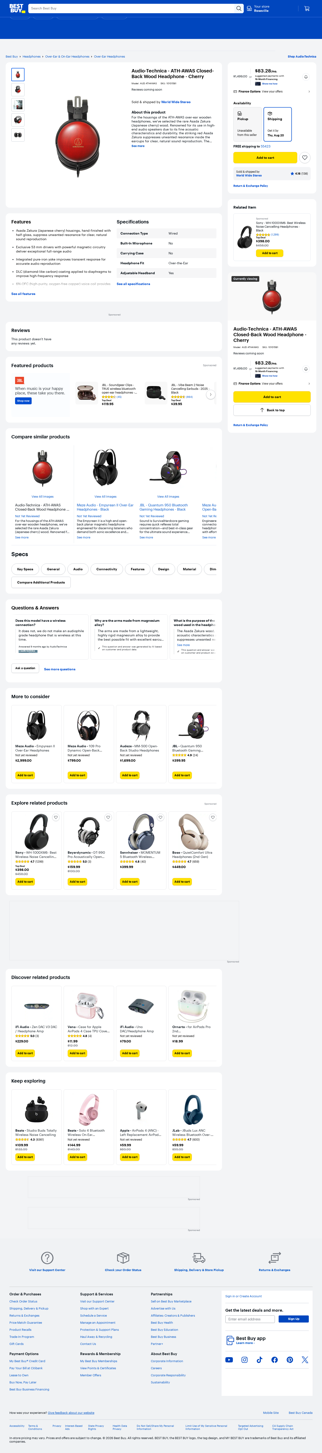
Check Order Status (23, 1301)
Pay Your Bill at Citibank (26, 1368)
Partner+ (157, 1344)
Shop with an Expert (94, 1308)
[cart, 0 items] (307, 8)
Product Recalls (20, 1329)
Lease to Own (19, 1375)
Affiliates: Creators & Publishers (173, 1315)
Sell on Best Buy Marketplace (171, 1301)
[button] (306, 77)
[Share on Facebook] (274, 1360)
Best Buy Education (164, 1329)
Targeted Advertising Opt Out (250, 1427)
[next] (214, 637)
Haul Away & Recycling (96, 1337)
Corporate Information (167, 1361)
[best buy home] (17, 8)
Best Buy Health (162, 1322)
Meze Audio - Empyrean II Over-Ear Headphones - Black (105, 507)
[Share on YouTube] (229, 1360)
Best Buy (12, 56)
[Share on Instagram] (244, 1360)
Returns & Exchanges (24, 1315)
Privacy (57, 1426)
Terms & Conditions (35, 1427)
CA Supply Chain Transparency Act (282, 1427)
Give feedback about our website (71, 1413)
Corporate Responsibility (168, 1375)
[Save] (304, 157)
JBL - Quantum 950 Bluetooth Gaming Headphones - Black (164, 507)
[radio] (247, 124)
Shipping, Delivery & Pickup (28, 1308)
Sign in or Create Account (243, 1296)
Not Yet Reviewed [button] (27, 516)
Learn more (245, 1343)
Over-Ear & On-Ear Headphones (67, 56)
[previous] (13, 637)
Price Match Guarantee (25, 1322)
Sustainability (160, 1382)
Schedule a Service (93, 1315)
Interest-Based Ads (74, 1427)
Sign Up (293, 1319)
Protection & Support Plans (99, 1329)
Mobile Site (271, 1413)
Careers (156, 1368)
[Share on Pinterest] (290, 1360)
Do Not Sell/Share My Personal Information (155, 1427)
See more (138, 146)
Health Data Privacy (120, 1427)
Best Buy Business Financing (29, 1389)
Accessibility (17, 1426)
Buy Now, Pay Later (23, 1382)
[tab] (25, 569)
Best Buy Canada (301, 1413)
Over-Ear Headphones (109, 56)
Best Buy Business (163, 1337)
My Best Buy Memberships (98, 1361)
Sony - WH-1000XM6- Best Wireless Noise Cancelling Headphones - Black (280, 226)
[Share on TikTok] (259, 1360)
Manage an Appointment (98, 1322)
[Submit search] (239, 8)
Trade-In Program (21, 1337)
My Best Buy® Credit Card (27, 1361)
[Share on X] (305, 1360)
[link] (185, 755)
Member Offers (90, 1375)
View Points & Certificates (98, 1368)
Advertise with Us (163, 1308)
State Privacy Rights (96, 1427)
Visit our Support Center (97, 1301)
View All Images (43, 496)
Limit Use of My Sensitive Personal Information (206, 1427)
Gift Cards (16, 1344)
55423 (265, 146)
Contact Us (88, 1344)
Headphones (32, 56)
